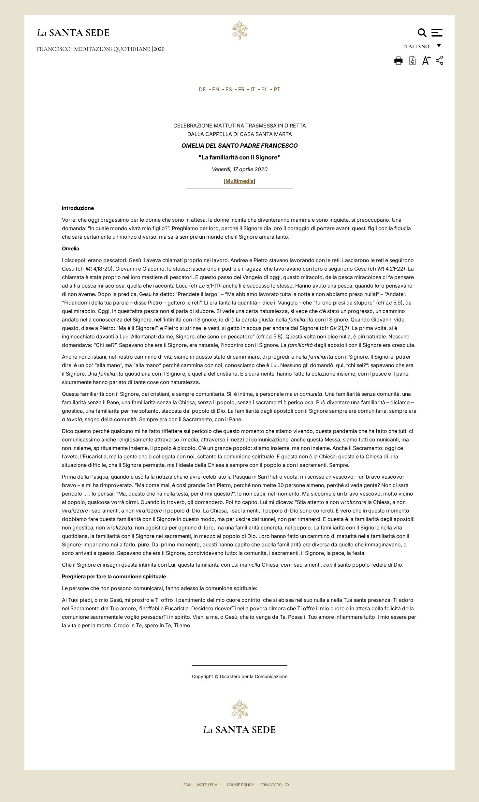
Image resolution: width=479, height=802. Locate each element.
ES (228, 89)
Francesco (54, 48)
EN (215, 89)
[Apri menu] (436, 32)
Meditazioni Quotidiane (113, 48)
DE (202, 89)
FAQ (187, 784)
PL (264, 89)
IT (253, 89)
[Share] (440, 61)
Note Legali (208, 784)
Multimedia (239, 181)
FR (241, 89)
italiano (417, 48)
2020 (159, 48)
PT (277, 89)
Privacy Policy (274, 784)
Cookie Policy (240, 784)
